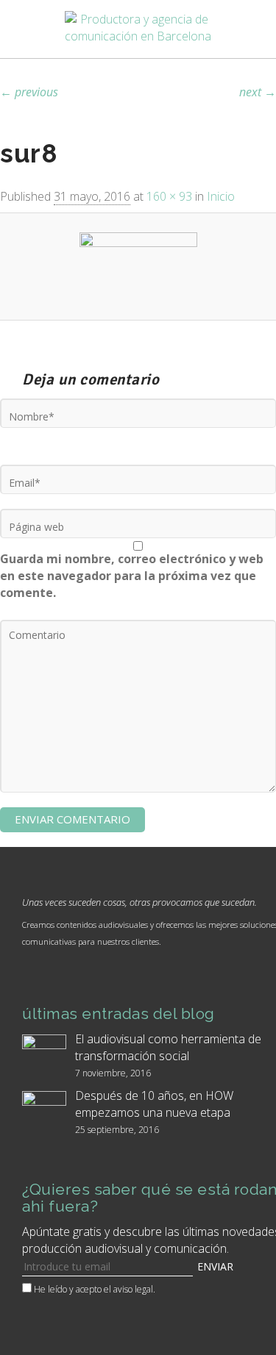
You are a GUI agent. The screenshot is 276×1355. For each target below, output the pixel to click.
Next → (257, 92)
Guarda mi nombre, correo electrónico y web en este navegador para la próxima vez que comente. (131, 576)
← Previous (29, 92)
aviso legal (133, 1289)
